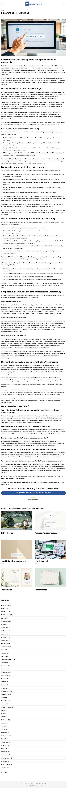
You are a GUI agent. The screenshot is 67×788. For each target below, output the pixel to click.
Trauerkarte (6, 589)
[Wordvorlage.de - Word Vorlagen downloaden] (33, 4)
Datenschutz (31, 783)
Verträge (3, 751)
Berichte (3, 618)
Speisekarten (4, 735)
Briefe (3, 624)
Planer (3, 710)
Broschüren (4, 627)
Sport (2, 739)
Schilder (3, 726)
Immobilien (4, 675)
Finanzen (3, 653)
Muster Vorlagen (6, 707)
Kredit (3, 688)
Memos (3, 704)
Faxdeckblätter (5, 646)
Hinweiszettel (5, 672)
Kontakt (38, 783)
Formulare (4, 656)
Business (3, 634)
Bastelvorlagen (5, 615)
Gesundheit (4, 662)
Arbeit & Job (4, 611)
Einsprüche (4, 643)
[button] (2, 3)
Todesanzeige (41, 589)
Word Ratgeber (5, 764)
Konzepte (4, 685)
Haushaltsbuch (41, 561)
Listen (3, 697)
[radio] (31, 497)
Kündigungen (5, 691)
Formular (27, 72)
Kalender (3, 678)
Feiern (3, 650)
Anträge (3, 608)
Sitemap (44, 783)
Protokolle (4, 720)
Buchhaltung (4, 631)
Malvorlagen (4, 700)
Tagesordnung (5, 742)
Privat (3, 10)
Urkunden (4, 745)
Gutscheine (4, 665)
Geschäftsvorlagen (6, 659)
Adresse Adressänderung (46, 533)
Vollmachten (4, 755)
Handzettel (4, 669)
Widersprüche (5, 758)
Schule (3, 729)
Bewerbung (4, 621)
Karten (3, 681)
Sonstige (3, 732)
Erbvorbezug (7, 533)
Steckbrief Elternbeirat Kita (13, 561)
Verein (3, 748)
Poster (3, 713)
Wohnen (3, 761)
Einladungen (4, 640)
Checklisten (4, 637)
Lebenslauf (4, 694)
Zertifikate (4, 767)
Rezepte (3, 723)
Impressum (24, 783)
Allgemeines (4, 605)
